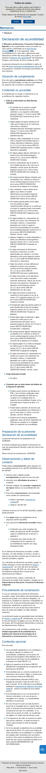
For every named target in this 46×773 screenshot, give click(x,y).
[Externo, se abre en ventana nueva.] (23, 771)
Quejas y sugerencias (12, 618)
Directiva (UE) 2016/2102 (20, 58)
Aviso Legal (33, 768)
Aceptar (16, 21)
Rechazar (29, 21)
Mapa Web (10, 768)
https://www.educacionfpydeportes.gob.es (24, 66)
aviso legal (27, 17)
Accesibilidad (21, 768)
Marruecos (7, 27)
